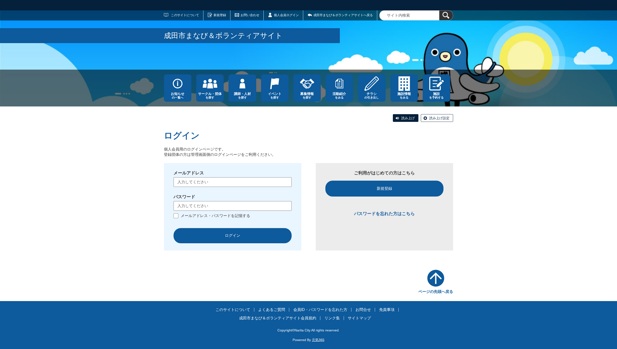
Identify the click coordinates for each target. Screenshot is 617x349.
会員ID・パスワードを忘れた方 (320, 310)
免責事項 (387, 310)
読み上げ (408, 118)
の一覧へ (177, 95)
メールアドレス (189, 173)
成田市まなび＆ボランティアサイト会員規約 (277, 318)
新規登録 (220, 15)
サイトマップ (359, 318)
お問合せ (363, 310)
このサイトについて (185, 15)
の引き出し (371, 95)
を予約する (436, 95)
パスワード (184, 196)
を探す (210, 95)
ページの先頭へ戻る (435, 292)
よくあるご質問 (271, 310)
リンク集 (332, 318)
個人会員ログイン (286, 15)
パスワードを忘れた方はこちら (384, 213)
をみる (339, 95)
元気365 (318, 340)
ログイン (232, 235)
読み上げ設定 (439, 118)
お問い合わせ (250, 15)
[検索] (446, 15)
